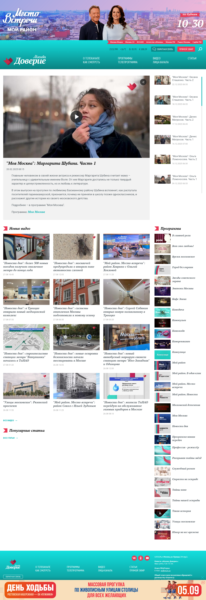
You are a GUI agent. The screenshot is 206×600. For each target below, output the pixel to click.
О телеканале (91, 58)
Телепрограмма (127, 62)
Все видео (8, 420)
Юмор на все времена (185, 532)
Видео (156, 58)
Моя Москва (36, 212)
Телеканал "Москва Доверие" (24, 60)
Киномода (178, 331)
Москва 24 (129, 42)
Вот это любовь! (183, 246)
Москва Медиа (116, 42)
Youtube (147, 558)
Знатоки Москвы (182, 288)
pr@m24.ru (165, 570)
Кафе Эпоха (179, 299)
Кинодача (178, 309)
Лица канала (161, 62)
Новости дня (180, 426)
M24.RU (140, 42)
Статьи (192, 58)
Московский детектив (186, 405)
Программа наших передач (183, 438)
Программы (125, 58)
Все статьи (8, 438)
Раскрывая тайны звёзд (186, 458)
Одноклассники (140, 558)
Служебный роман (183, 468)
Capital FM (197, 42)
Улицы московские (183, 521)
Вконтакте (134, 558)
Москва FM (170, 42)
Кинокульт (179, 320)
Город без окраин (182, 267)
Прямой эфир (186, 49)
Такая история (181, 511)
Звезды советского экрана (183, 279)
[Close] (202, 577)
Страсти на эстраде (185, 479)
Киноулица (179, 352)
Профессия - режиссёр (185, 447)
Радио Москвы (184, 42)
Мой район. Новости (185, 394)
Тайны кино (179, 489)
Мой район (178, 362)
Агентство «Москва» (154, 42)
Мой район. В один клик (186, 373)
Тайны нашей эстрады (186, 500)
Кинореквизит (181, 341)
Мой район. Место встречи (183, 385)
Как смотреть (91, 62)
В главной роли (181, 235)
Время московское (183, 256)
